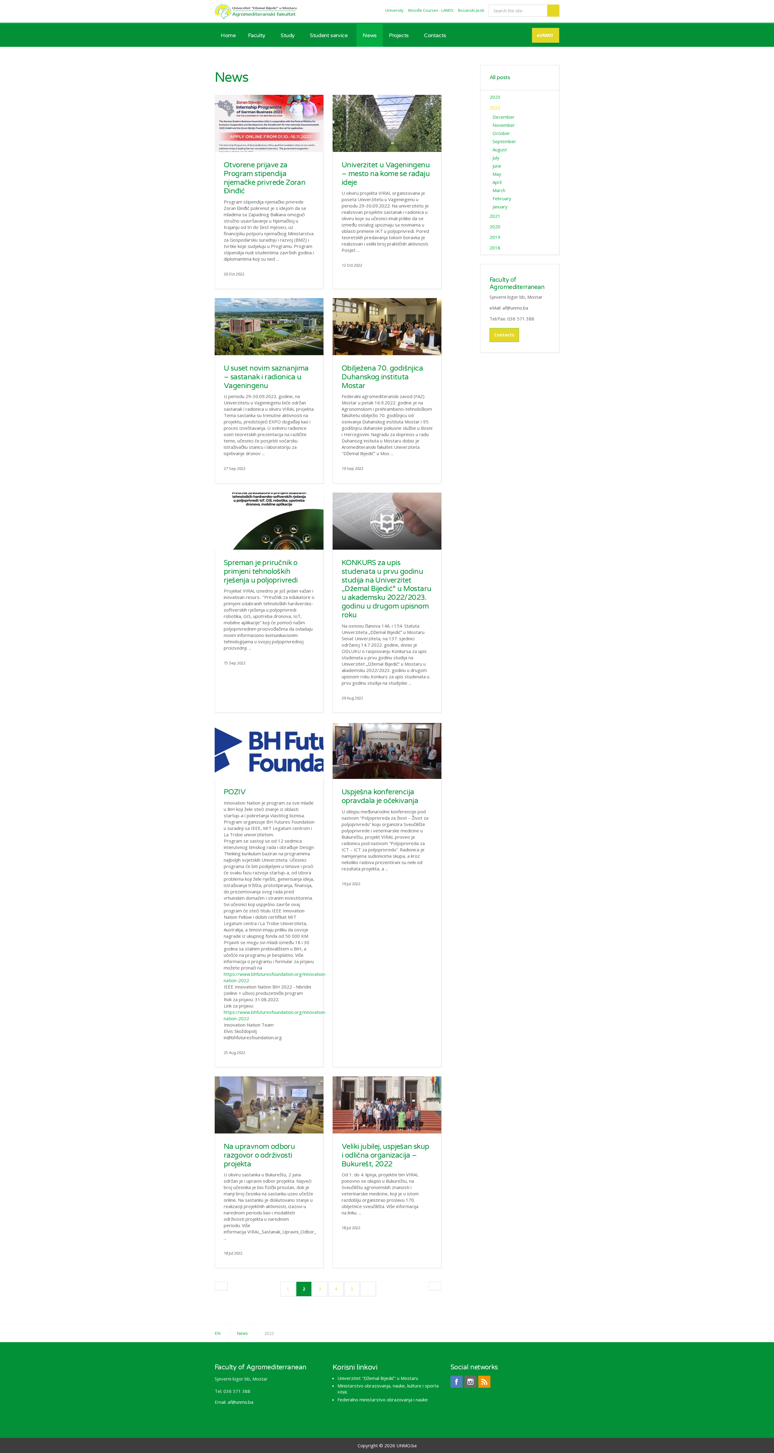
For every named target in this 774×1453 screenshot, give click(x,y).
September (504, 141)
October (501, 133)
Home (228, 35)
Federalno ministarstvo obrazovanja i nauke (382, 1400)
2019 (494, 237)
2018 (494, 248)
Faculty (256, 35)
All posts (499, 77)
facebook (456, 1382)
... (368, 1289)
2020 (494, 226)
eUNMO (545, 35)
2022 (494, 107)
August (500, 149)
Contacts (435, 35)
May (497, 174)
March (499, 190)
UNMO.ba (406, 1445)
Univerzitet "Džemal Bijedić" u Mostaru (377, 1378)
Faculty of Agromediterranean (517, 283)
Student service (328, 35)
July (496, 158)
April (497, 182)
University (394, 10)
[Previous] (221, 1286)
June (497, 166)
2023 (494, 97)
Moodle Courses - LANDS (431, 10)
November (504, 125)
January (500, 207)
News (370, 35)
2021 (494, 216)
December (504, 117)
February (502, 198)
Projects (399, 35)
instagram (470, 1382)
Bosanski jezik (471, 10)
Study (288, 35)
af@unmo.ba (240, 1402)
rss (484, 1382)
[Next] (435, 1286)
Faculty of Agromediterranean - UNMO (256, 11)
